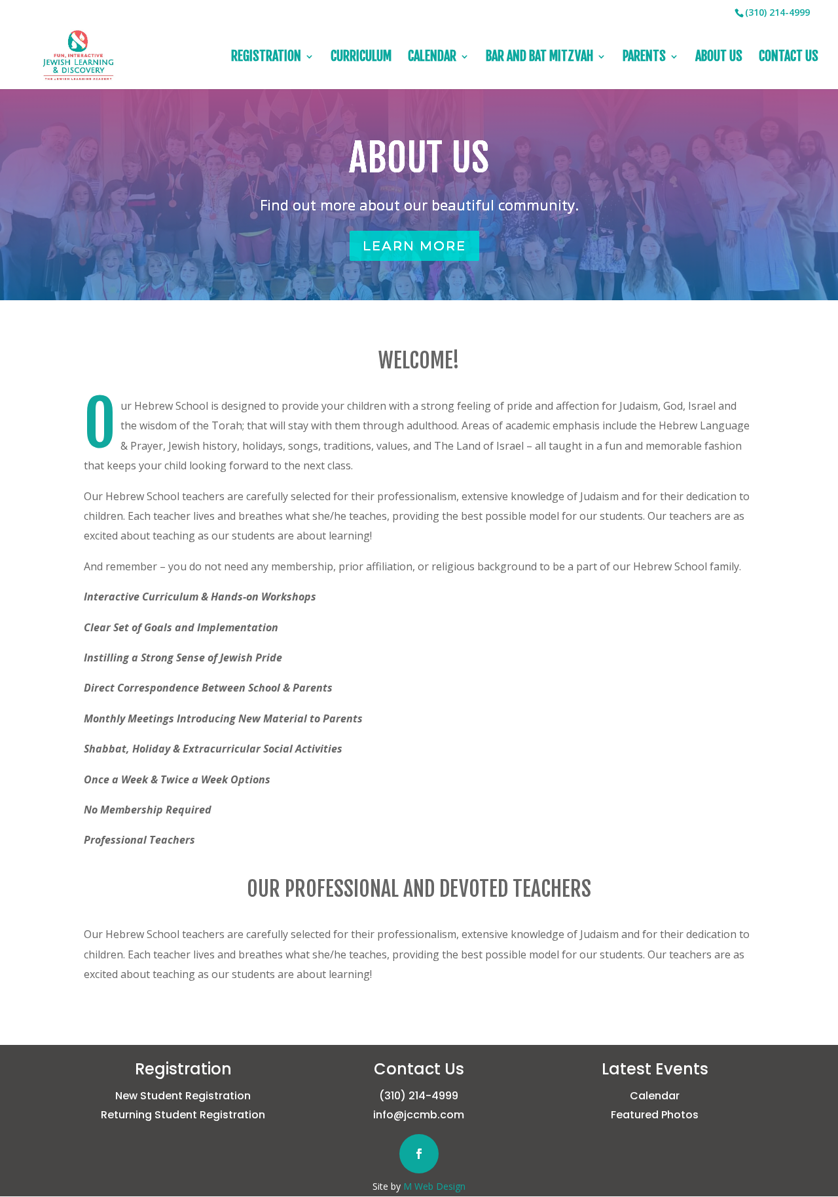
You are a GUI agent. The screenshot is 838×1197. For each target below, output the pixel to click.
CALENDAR (432, 58)
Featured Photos (655, 1114)
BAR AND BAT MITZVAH (539, 58)
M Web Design (434, 1186)
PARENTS (644, 58)
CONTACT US (788, 58)
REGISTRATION (266, 58)
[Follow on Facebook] (419, 1153)
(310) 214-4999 (418, 1095)
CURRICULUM (361, 58)
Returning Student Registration (183, 1114)
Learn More (414, 246)
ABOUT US (718, 58)
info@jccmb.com (418, 1114)
